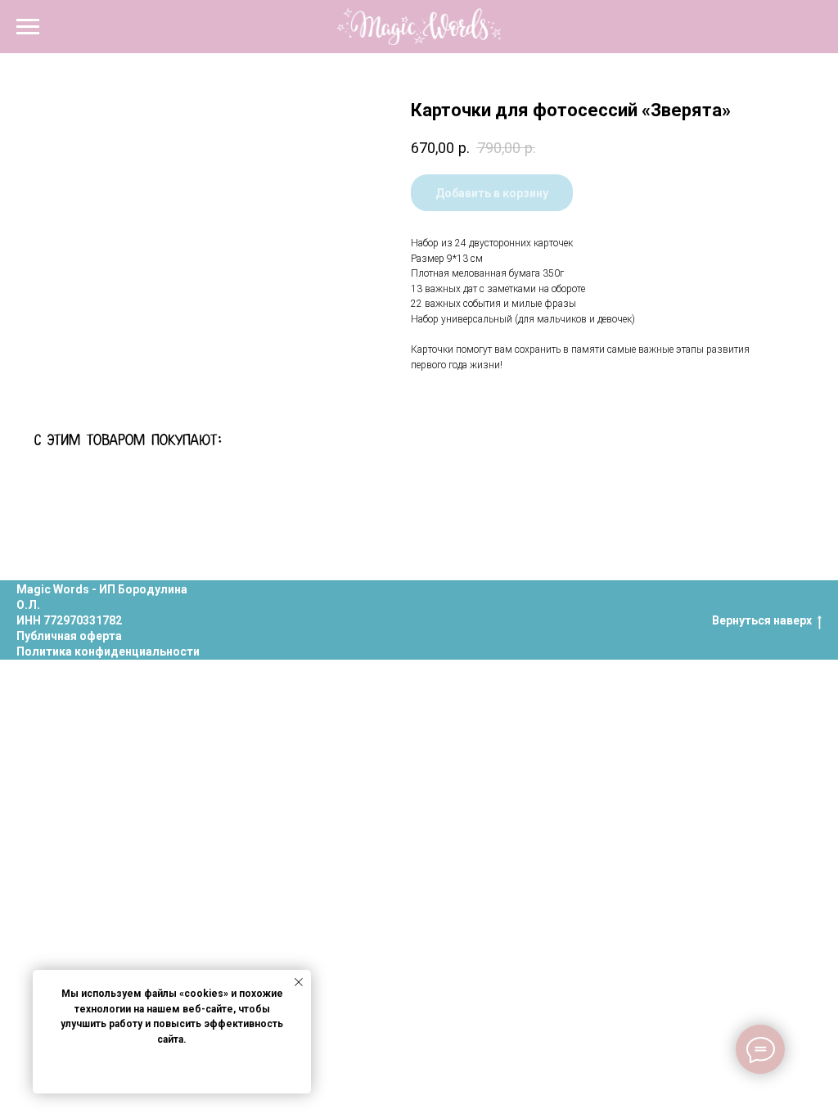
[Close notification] (299, 982)
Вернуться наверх (762, 620)
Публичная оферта (69, 635)
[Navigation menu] (27, 27)
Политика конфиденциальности (108, 651)
